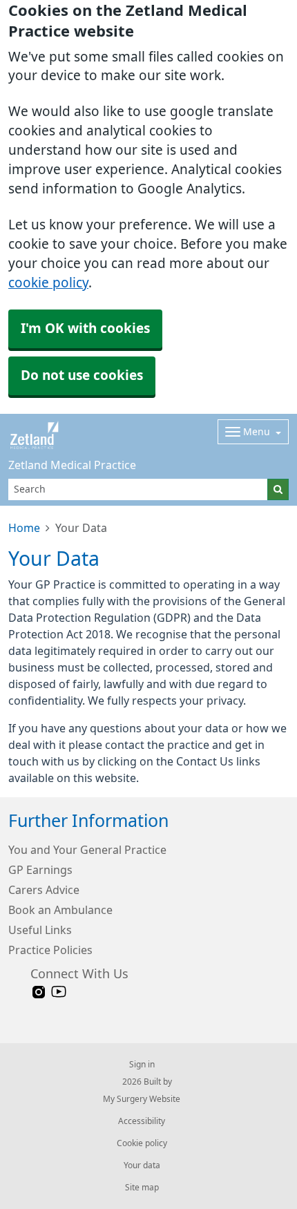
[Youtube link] (58, 992)
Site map (142, 1187)
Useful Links (40, 929)
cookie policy (48, 282)
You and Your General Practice (87, 849)
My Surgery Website (141, 1099)
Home (24, 527)
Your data (142, 1165)
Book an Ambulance (60, 909)
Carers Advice (43, 889)
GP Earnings (40, 869)
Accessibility (141, 1121)
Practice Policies (50, 949)
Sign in (142, 1064)
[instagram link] (38, 992)
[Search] (278, 489)
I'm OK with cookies (85, 328)
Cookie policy (142, 1143)
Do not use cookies (82, 375)
